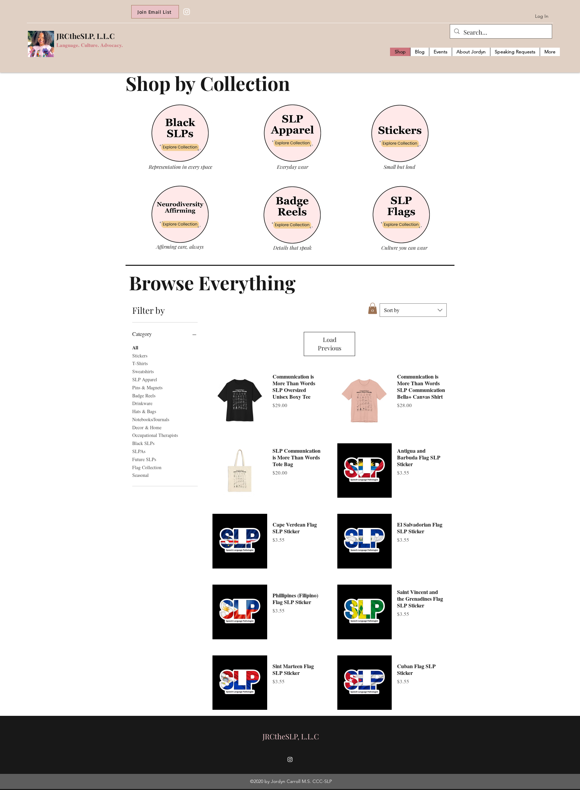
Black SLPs (143, 443)
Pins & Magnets (147, 387)
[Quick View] (239, 400)
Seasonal (140, 475)
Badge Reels (143, 395)
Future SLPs (144, 459)
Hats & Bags (144, 411)
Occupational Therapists (155, 435)
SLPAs (138, 451)
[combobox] (413, 310)
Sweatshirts (143, 371)
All (135, 347)
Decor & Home (146, 427)
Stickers (139, 355)
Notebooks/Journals (150, 419)
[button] (372, 308)
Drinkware (142, 403)
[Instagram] (186, 11)
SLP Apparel (144, 379)
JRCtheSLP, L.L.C (85, 36)
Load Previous (329, 344)
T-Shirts (140, 363)
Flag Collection (146, 467)
